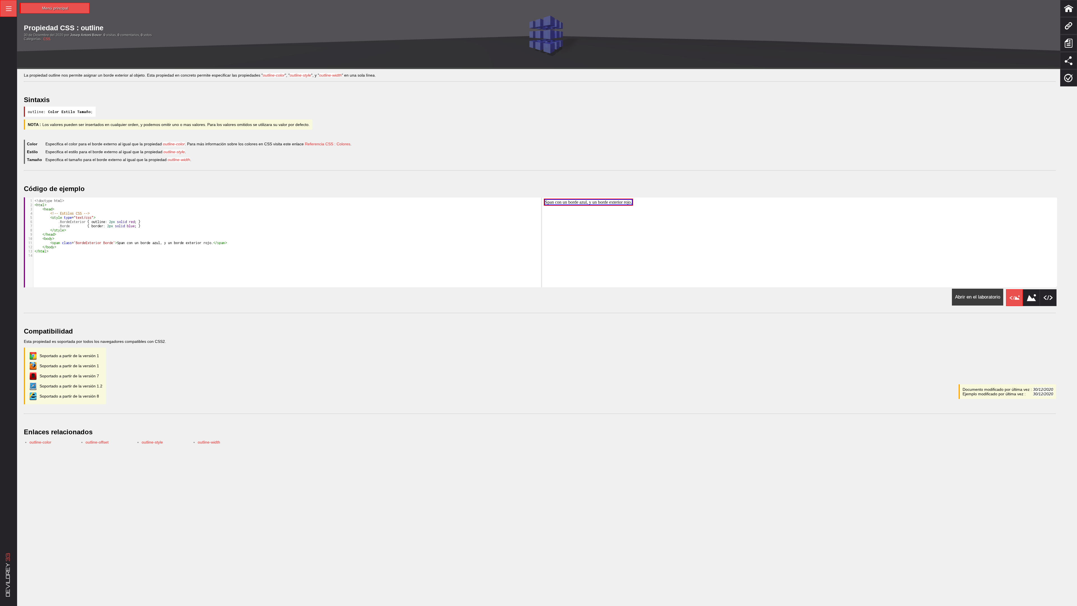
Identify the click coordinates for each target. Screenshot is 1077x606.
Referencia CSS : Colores (327, 144)
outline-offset (97, 442)
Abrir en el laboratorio (977, 297)
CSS (46, 39)
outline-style (152, 442)
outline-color (40, 442)
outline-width (209, 442)
